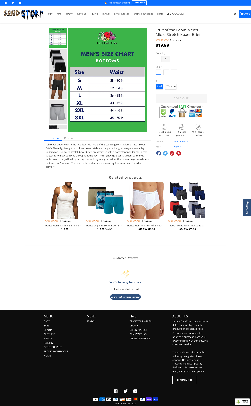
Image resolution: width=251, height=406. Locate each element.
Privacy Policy (138, 334)
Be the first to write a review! (125, 297)
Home (47, 355)
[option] (58, 36)
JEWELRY (106, 14)
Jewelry (48, 342)
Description (53, 138)
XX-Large (171, 86)
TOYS (59, 14)
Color (159, 67)
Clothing (49, 334)
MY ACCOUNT (176, 13)
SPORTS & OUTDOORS (143, 14)
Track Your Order (141, 321)
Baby (47, 321)
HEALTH (94, 14)
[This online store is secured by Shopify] (242, 404)
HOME (160, 14)
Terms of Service (140, 338)
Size (158, 81)
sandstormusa (181, 141)
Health (48, 338)
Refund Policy (138, 330)
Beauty (48, 330)
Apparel (177, 146)
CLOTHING (81, 14)
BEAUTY (69, 14)
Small (159, 86)
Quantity (160, 53)
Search (91, 321)
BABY (50, 14)
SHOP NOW (139, 2)
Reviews (69, 138)
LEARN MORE (184, 380)
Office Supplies (53, 347)
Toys (47, 325)
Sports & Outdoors (56, 351)
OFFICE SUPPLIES (121, 14)
